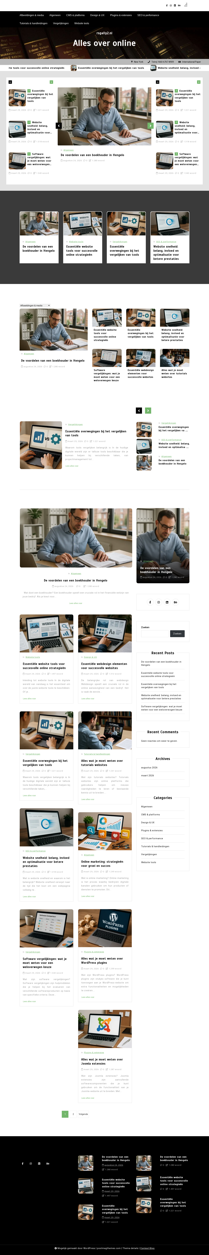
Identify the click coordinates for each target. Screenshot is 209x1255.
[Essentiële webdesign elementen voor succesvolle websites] (141, 358)
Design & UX (97, 15)
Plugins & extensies (121, 15)
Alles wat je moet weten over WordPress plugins (102, 961)
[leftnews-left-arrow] (51, 82)
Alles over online (104, 43)
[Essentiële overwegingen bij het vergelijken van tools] (33, 68)
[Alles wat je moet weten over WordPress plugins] (105, 928)
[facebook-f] (167, 5)
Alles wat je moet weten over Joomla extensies (102, 1061)
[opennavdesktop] (185, 5)
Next (150, 126)
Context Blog (147, 1248)
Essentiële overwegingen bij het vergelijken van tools (71, 68)
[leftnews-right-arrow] (10, 82)
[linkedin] (175, 5)
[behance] (179, 5)
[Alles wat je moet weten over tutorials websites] (174, 358)
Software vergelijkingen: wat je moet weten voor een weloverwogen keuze (39, 129)
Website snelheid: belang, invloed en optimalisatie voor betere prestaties (163, 68)
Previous (59, 126)
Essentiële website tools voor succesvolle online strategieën (82, 250)
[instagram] (171, 5)
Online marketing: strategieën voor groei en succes (102, 864)
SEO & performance (148, 15)
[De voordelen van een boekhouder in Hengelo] (18, 162)
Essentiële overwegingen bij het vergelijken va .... (174, 462)
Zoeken (145, 627)
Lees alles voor (71, 462)
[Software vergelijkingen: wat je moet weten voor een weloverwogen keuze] (18, 131)
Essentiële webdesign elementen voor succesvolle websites (141, 374)
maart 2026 (147, 775)
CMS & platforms (75, 15)
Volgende (83, 1114)
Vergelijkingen (61, 23)
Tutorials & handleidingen (33, 23)
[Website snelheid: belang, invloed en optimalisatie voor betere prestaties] (113, 68)
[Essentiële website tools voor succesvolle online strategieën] (82, 223)
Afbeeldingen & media (32, 15)
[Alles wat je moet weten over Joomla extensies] (105, 1029)
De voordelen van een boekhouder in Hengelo (39, 159)
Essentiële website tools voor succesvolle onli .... (174, 445)
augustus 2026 (149, 767)
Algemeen (55, 15)
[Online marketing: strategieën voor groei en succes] (105, 831)
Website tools (81, 23)
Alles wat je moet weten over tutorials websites (174, 374)
